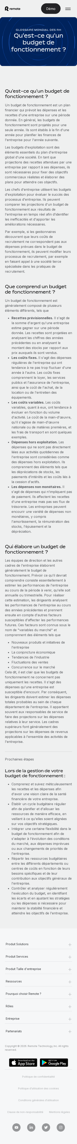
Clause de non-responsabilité (25, 1112)
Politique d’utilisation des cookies (38, 1088)
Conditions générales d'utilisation (38, 1100)
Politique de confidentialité (38, 1076)
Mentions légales (59, 1112)
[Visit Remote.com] (12, 8)
